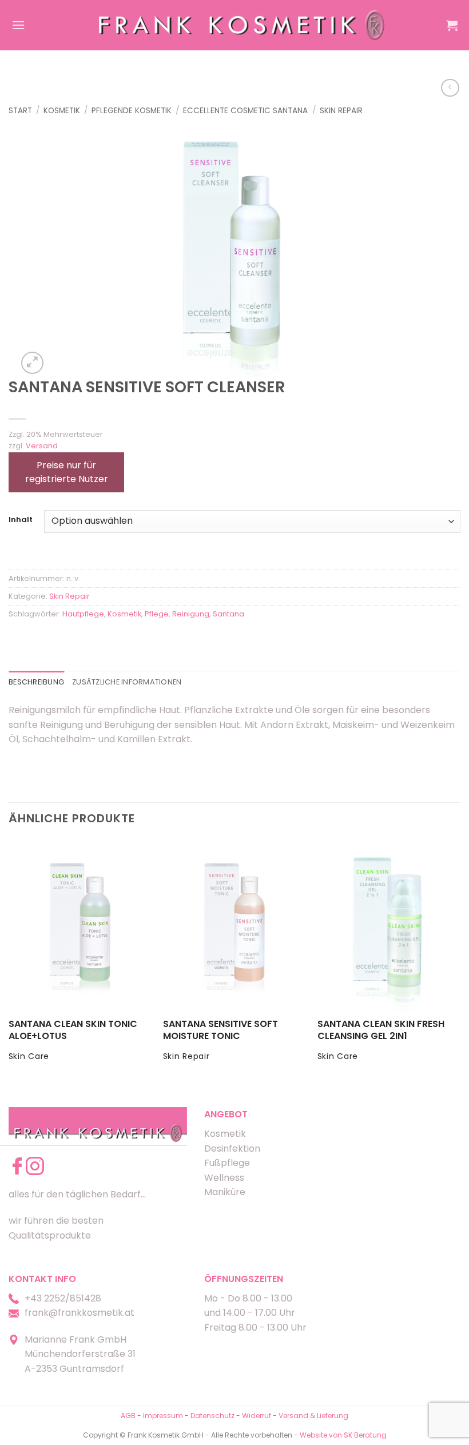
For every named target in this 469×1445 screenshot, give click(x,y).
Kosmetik (61, 110)
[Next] (459, 960)
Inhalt (21, 520)
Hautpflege (83, 614)
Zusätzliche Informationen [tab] (126, 682)
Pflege (157, 614)
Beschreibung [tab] (36, 682)
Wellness (224, 1177)
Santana (228, 614)
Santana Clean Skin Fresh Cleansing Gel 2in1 (380, 1030)
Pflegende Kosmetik (132, 110)
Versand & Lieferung (313, 1415)
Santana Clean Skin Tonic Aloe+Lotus (73, 1030)
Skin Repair (341, 110)
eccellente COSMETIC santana (245, 110)
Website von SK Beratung (343, 1435)
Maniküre (224, 1192)
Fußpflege (227, 1162)
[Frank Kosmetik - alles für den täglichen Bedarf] (242, 24)
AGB (128, 1415)
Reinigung (190, 614)
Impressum (164, 1415)
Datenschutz (212, 1415)
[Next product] (450, 88)
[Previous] (9, 960)
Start (20, 110)
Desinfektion (232, 1148)
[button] (18, 25)
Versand (42, 446)
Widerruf (256, 1415)
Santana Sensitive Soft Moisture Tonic (220, 1030)
